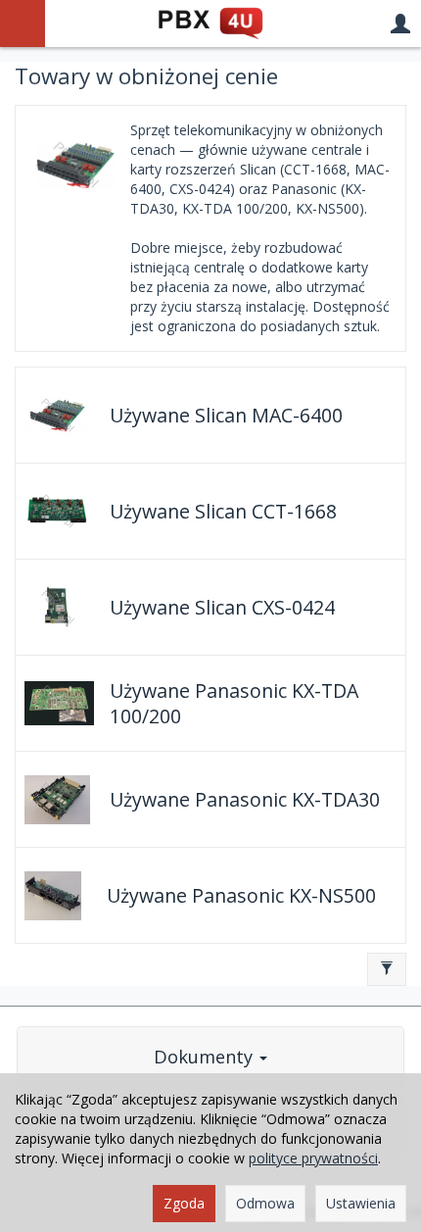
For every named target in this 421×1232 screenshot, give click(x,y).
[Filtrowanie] (386, 969)
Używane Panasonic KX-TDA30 (245, 799)
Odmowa (265, 1203)
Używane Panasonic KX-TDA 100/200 (234, 702)
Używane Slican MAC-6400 (226, 415)
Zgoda (184, 1203)
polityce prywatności (313, 1158)
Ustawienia (361, 1203)
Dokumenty (205, 1056)
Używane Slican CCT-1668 (223, 511)
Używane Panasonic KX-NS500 (241, 895)
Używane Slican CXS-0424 (222, 607)
